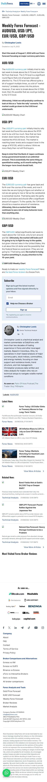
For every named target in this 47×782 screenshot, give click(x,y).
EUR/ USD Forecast (11, 695)
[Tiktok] (28, 627)
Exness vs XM (9, 662)
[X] (9, 628)
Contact (6, 645)
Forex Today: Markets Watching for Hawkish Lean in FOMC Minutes (31, 454)
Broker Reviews (10, 703)
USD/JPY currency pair (16, 128)
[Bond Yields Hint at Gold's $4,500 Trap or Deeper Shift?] (9, 482)
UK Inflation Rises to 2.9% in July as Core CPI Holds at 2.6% (31, 432)
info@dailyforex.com (10, 714)
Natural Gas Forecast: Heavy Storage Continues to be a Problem (32, 530)
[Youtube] (35, 628)
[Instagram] (42, 627)
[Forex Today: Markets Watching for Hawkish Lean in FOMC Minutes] (9, 457)
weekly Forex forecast (28, 269)
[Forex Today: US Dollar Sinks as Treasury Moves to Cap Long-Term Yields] (3, 406)
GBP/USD (10, 232)
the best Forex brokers (15, 272)
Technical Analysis (12, 11)
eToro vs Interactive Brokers (15, 674)
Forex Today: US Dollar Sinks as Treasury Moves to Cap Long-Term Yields (32, 409)
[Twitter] (22, 334)
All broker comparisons (13, 681)
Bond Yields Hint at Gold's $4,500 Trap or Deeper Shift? (30, 485)
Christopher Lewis (28, 327)
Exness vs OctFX (10, 666)
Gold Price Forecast (11, 691)
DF (3, 12)
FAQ (5, 641)
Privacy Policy (9, 653)
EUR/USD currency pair (16, 184)
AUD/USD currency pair (16, 69)
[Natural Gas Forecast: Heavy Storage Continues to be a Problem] (9, 527)
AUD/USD (14, 395)
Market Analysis (10, 706)
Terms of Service (10, 649)
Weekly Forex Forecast (29, 11)
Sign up (23, 309)
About (5, 637)
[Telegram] (22, 628)
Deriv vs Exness (10, 678)
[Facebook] (3, 628)
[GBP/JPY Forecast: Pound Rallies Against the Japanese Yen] (9, 504)
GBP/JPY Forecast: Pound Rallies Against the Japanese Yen (30, 508)
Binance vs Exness (11, 670)
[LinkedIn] (18, 334)
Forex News (7, 421)
